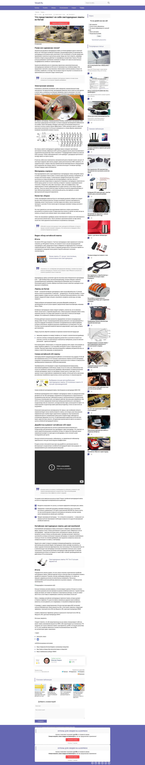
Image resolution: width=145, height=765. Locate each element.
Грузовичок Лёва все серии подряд (98, 451)
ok (92, 763)
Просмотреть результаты (99, 40)
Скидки (74, 8)
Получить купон (72, 739)
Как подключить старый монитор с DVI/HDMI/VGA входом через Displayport (98, 276)
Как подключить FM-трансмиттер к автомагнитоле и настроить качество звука (99, 171)
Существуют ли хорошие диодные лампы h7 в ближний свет (52, 694)
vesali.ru (39, 3)
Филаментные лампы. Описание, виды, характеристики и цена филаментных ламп (40, 694)
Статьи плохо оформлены (97, 26)
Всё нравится (93, 24)
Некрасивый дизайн (95, 33)
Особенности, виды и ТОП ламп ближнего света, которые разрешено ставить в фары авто (78, 694)
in (106, 763)
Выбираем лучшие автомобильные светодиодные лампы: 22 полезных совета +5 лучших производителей (66, 382)
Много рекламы (94, 31)
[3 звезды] (38, 671)
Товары (82, 8)
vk (109, 763)
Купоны (37, 8)
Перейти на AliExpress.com (59, 23)
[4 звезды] (39, 671)
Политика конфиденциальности (49, 727)
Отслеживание (64, 8)
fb (99, 763)
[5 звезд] (40, 671)
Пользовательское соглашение (62, 727)
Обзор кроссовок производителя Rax (98, 116)
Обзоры (53, 8)
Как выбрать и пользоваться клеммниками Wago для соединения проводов (98, 299)
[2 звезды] (36, 671)
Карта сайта (72, 727)
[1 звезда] (35, 671)
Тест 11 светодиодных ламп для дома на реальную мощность (65, 693)
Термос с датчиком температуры (97, 235)
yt (96, 763)
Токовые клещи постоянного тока (98, 255)
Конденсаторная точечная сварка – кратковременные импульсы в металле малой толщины (98, 344)
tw (102, 763)
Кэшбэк (45, 8)
